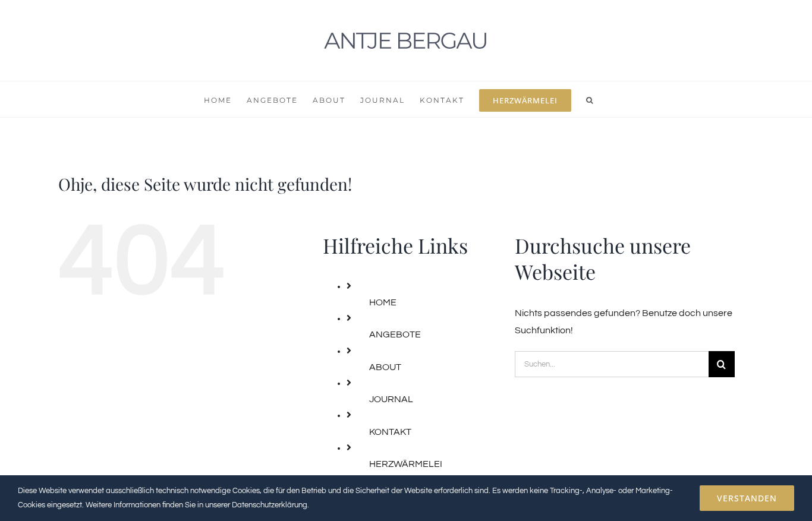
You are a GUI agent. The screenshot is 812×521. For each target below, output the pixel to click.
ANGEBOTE (395, 334)
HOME (382, 302)
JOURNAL (391, 399)
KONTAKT (390, 432)
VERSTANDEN (747, 498)
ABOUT (385, 367)
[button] (590, 99)
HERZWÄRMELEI (405, 464)
